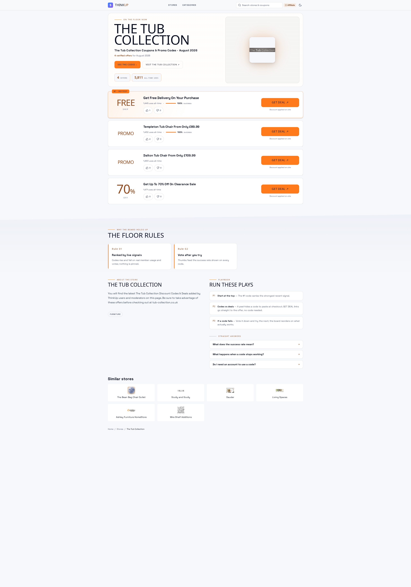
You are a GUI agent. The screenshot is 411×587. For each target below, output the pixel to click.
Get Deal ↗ (280, 102)
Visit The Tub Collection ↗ (162, 65)
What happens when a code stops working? (256, 354)
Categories (189, 5)
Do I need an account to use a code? (256, 364)
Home (110, 429)
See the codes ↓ (127, 65)
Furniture (115, 314)
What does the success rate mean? (256, 344)
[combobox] (259, 5)
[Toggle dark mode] (300, 5)
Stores (172, 5)
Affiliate (291, 5)
